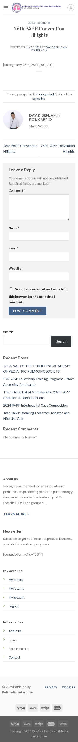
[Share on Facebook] (27, 78)
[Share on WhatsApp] (19, 78)
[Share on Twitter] (35, 78)
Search (8, 332)
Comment (17, 190)
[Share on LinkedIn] (58, 78)
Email (13, 248)
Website (15, 268)
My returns (16, 588)
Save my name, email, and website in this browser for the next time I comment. (38, 295)
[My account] (70, 7)
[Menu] (5, 7)
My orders (16, 580)
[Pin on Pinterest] (50, 78)
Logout (14, 606)
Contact (14, 657)
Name (14, 228)
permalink (38, 98)
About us (15, 631)
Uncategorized (39, 22)
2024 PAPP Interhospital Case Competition (35, 405)
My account (17, 597)
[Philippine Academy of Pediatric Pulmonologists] (38, 8)
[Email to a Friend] (43, 78)
